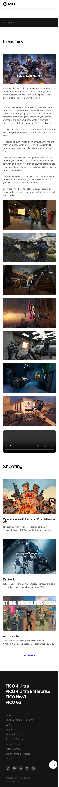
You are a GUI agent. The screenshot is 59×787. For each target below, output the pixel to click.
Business (10, 715)
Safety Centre (13, 749)
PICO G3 (13, 702)
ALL (5, 22)
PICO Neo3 (16, 697)
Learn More (29, 655)
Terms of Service (15, 739)
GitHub (9, 729)
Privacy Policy (13, 734)
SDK (8, 724)
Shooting (13, 22)
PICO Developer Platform (19, 720)
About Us (11, 758)
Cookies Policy (13, 744)
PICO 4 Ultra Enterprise (28, 691)
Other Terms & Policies (18, 753)
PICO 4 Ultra (17, 686)
